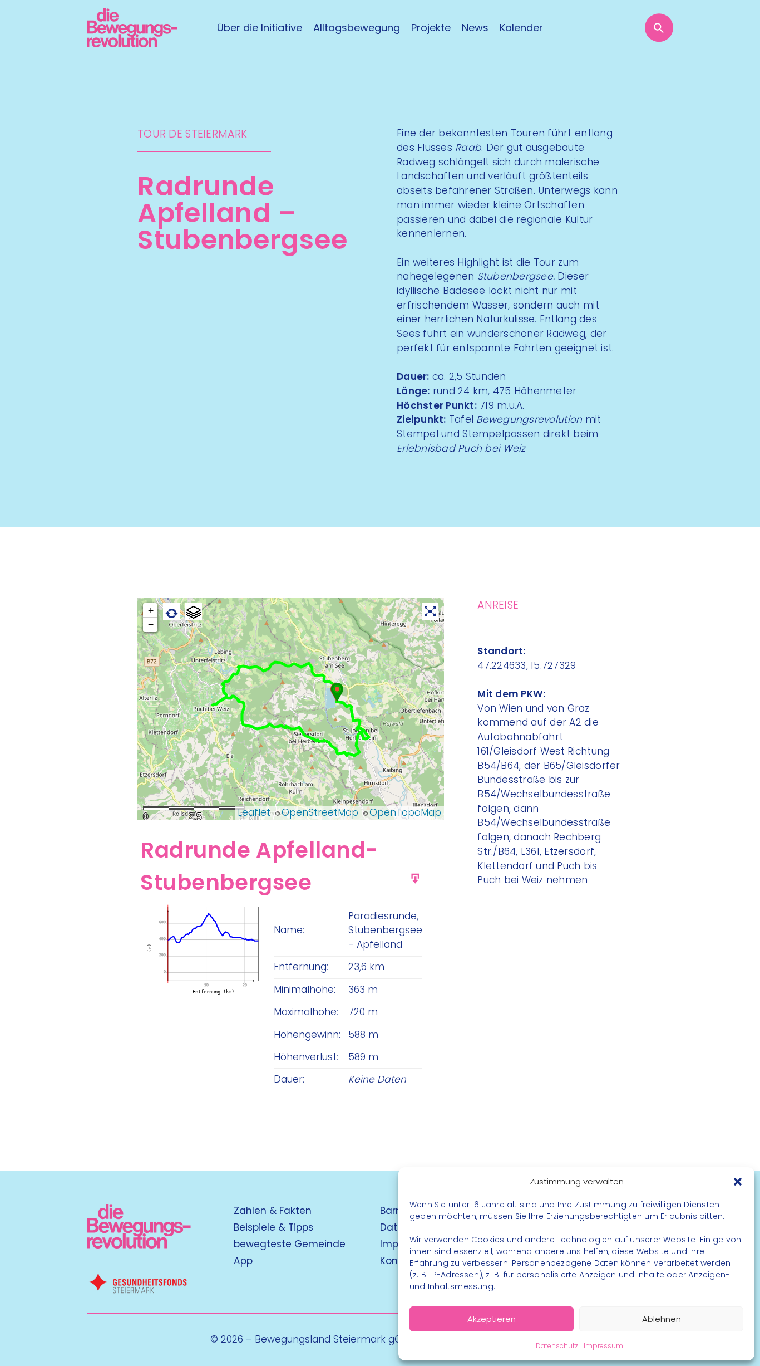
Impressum (603, 1345)
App (243, 1260)
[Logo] (132, 27)
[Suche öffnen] (659, 27)
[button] (737, 1181)
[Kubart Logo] (139, 1245)
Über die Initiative (259, 28)
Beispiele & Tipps (273, 1227)
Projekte (431, 28)
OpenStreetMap (320, 812)
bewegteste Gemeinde (290, 1244)
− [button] (151, 624)
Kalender (521, 28)
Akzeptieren (491, 1319)
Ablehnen (661, 1319)
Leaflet (254, 812)
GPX (429, 874)
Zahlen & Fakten (273, 1210)
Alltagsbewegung (356, 28)
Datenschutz (557, 1345)
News (475, 28)
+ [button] (151, 610)
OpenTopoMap (405, 812)
